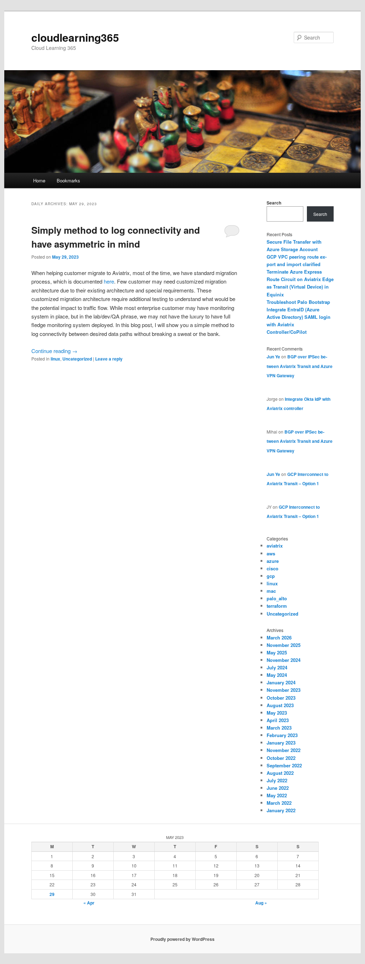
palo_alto (277, 598)
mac (271, 590)
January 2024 (281, 682)
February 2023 (282, 735)
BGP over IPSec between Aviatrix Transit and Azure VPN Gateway (300, 366)
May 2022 (277, 795)
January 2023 (281, 742)
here (109, 281)
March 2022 (279, 802)
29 (52, 894)
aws (271, 553)
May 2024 (277, 675)
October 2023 (281, 697)
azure (273, 561)
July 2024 (277, 667)
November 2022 (283, 750)
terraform (277, 605)
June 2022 (278, 787)
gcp (271, 575)
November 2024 (283, 660)
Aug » (261, 903)
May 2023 (277, 712)
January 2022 (281, 810)
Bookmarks (68, 180)
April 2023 (278, 720)
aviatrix (275, 545)
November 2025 (283, 645)
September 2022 (284, 765)
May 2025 (277, 652)
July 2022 (277, 780)
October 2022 (281, 758)
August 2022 (280, 772)
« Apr (88, 903)
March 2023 (279, 727)
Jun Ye (273, 356)
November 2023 (283, 689)
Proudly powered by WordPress (182, 939)
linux (55, 359)
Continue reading (54, 350)
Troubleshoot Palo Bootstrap (298, 302)
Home (39, 180)
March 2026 (279, 637)
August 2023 (280, 705)
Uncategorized (77, 359)
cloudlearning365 (75, 37)
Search (274, 202)
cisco (272, 568)
